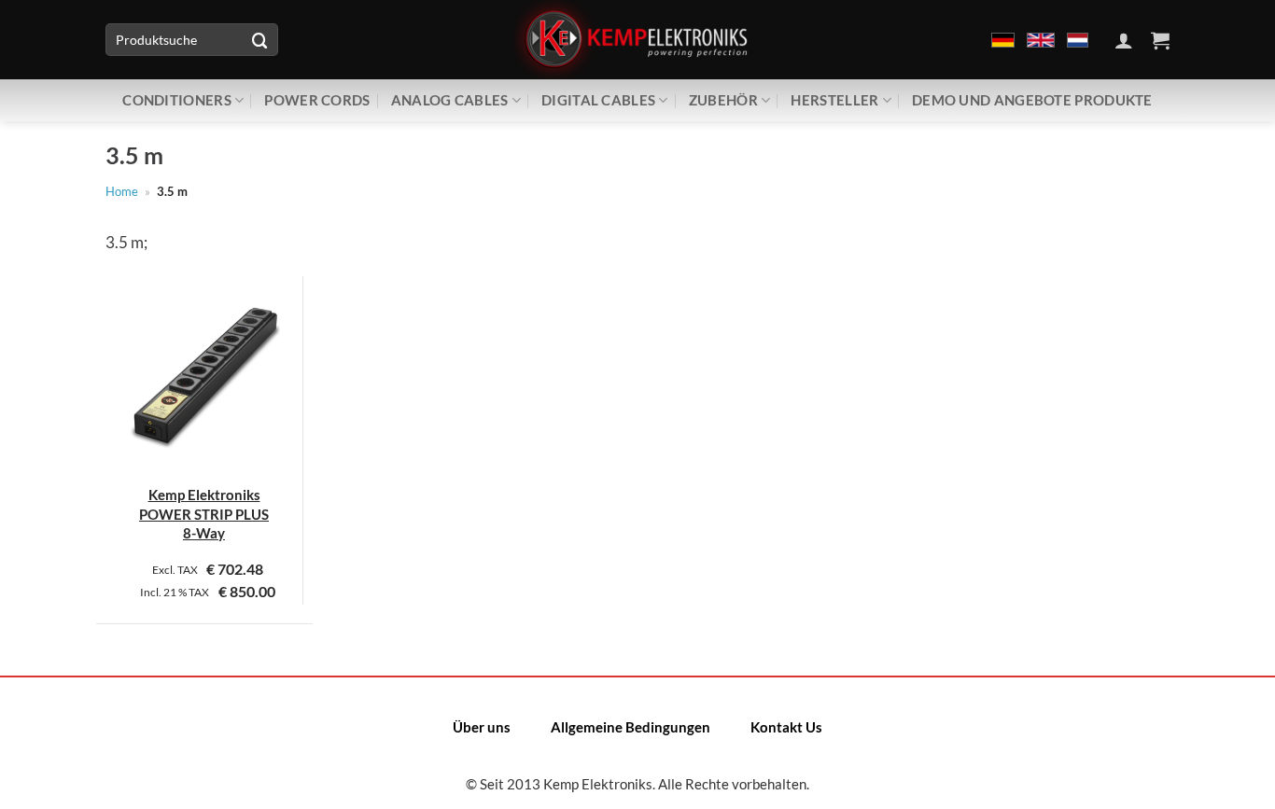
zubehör (723, 99)
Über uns (482, 726)
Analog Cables (450, 99)
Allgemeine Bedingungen (630, 726)
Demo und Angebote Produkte (1032, 99)
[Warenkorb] (1160, 40)
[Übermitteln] (259, 39)
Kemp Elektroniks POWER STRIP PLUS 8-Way (204, 513)
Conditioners (176, 99)
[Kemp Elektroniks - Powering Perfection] (637, 39)
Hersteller (834, 99)
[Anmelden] (1123, 40)
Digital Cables (598, 99)
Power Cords (317, 99)
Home (121, 191)
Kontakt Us (786, 726)
